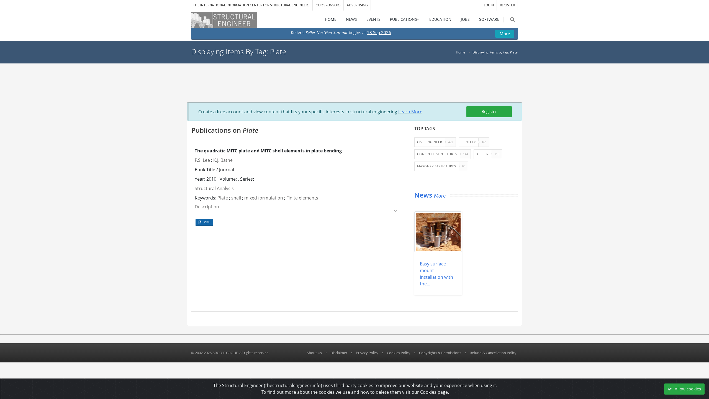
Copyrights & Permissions (440, 352)
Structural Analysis (214, 188)
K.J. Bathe (223, 160)
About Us (314, 352)
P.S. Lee (202, 160)
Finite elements (302, 198)
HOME (330, 19)
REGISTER (507, 5)
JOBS (465, 19)
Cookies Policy (398, 352)
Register (489, 111)
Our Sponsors (328, 5)
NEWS (351, 19)
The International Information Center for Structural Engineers (251, 5)
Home (460, 52)
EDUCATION (440, 19)
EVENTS (373, 19)
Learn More (410, 112)
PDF (206, 222)
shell (236, 198)
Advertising (357, 5)
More (505, 33)
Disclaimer (338, 352)
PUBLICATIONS (403, 19)
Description (207, 207)
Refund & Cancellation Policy (493, 352)
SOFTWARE (489, 19)
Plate (222, 198)
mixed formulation (263, 198)
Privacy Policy (367, 352)
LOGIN (489, 5)
